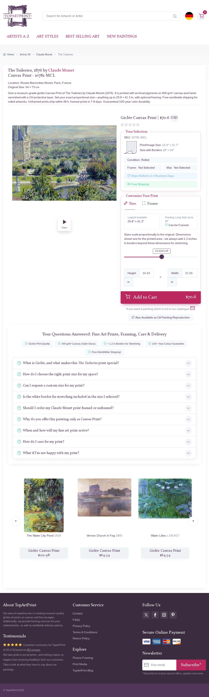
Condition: (138, 160)
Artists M (25, 54)
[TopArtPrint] (17, 15)
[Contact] (192, 309)
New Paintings (122, 37)
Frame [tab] (152, 204)
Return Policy (81, 638)
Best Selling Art (83, 37)
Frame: (141, 167)
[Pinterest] (173, 615)
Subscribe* (191, 665)
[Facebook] (155, 615)
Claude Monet (44, 54)
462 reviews (33, 649)
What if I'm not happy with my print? (51, 453)
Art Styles (47, 37)
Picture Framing (83, 658)
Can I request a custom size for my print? (53, 385)
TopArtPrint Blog (83, 670)
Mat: (178, 167)
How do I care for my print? (43, 442)
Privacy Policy (81, 626)
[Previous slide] (16, 521)
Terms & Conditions (85, 632)
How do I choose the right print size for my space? (60, 374)
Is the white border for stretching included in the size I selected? (71, 397)
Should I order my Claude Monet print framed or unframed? (68, 408)
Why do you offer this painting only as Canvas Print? (62, 419)
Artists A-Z (18, 37)
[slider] (161, 256)
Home (10, 54)
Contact (78, 613)
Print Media (80, 664)
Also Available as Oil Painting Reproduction (162, 317)
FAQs (76, 620)
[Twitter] (146, 615)
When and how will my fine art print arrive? (56, 430)
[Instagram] (164, 615)
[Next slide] (193, 521)
